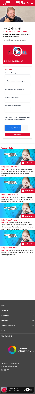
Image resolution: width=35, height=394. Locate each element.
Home (3, 305)
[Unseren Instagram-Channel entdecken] (7, 370)
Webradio (4, 310)
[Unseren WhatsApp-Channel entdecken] (2, 370)
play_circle (28, 389)
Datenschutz (14, 363)
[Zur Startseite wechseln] (5, 3)
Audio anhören (28, 163)
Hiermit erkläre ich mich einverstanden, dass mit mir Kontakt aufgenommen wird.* (17, 118)
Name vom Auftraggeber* (12, 73)
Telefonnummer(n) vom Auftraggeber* (16, 81)
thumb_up (31, 390)
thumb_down (25, 390)
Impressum (4, 363)
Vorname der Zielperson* (12, 97)
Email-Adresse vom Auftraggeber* (14, 89)
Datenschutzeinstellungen (9, 366)
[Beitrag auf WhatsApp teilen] (9, 28)
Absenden (17, 134)
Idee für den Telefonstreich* (13, 105)
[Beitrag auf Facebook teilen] (12, 28)
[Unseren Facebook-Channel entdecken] (5, 370)
